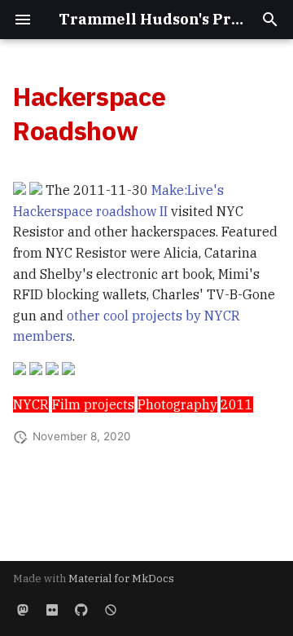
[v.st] (23, 610)
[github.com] (81, 610)
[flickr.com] (52, 610)
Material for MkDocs (121, 578)
